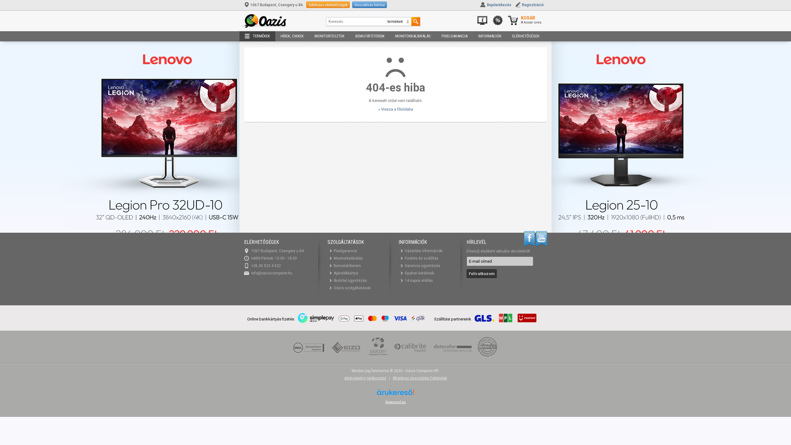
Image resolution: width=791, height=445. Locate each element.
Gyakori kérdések (419, 273)
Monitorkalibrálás (413, 36)
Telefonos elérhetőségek (328, 4)
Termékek (261, 36)
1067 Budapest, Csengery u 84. (277, 5)
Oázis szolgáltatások (352, 288)
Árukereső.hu (395, 402)
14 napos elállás (419, 280)
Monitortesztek (330, 36)
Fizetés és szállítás (421, 258)
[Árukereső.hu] (395, 394)
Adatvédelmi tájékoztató (365, 378)
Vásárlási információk (423, 251)
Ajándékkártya (346, 273)
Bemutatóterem (369, 36)
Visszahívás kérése (369, 4)
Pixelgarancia (454, 36)
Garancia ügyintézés (422, 266)
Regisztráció (533, 5)
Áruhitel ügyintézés (350, 280)
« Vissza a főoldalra (395, 109)
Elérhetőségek (525, 36)
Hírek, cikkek (292, 36)
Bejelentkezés (499, 5)
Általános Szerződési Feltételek (420, 378)
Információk (489, 36)
